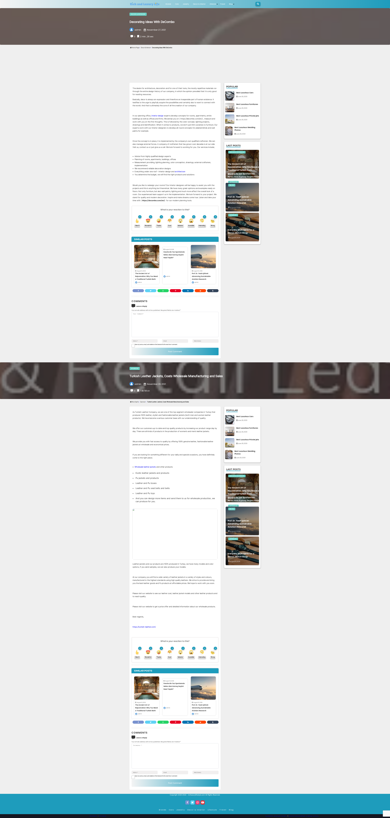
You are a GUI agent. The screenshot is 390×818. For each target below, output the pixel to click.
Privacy (102, 816)
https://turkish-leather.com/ (144, 627)
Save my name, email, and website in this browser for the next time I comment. (156, 344)
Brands (168, 4)
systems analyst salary (276, 816)
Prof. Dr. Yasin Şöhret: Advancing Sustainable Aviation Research (201, 276)
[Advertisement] (195, 64)
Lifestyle (213, 4)
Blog (230, 4)
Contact (93, 816)
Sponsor (134, 368)
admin (140, 282)
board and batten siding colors (304, 816)
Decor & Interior (199, 4)
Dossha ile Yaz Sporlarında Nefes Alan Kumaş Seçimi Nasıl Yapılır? (174, 255)
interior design (157, 116)
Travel (222, 4)
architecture (180, 171)
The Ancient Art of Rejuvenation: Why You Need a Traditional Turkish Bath (146, 276)
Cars (177, 4)
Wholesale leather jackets (145, 467)
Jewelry (186, 4)
